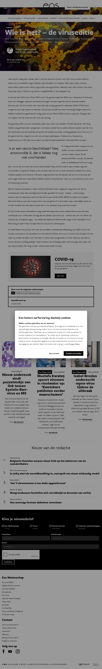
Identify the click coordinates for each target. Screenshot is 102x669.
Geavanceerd (54, 353)
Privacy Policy (74, 344)
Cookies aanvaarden (73, 353)
